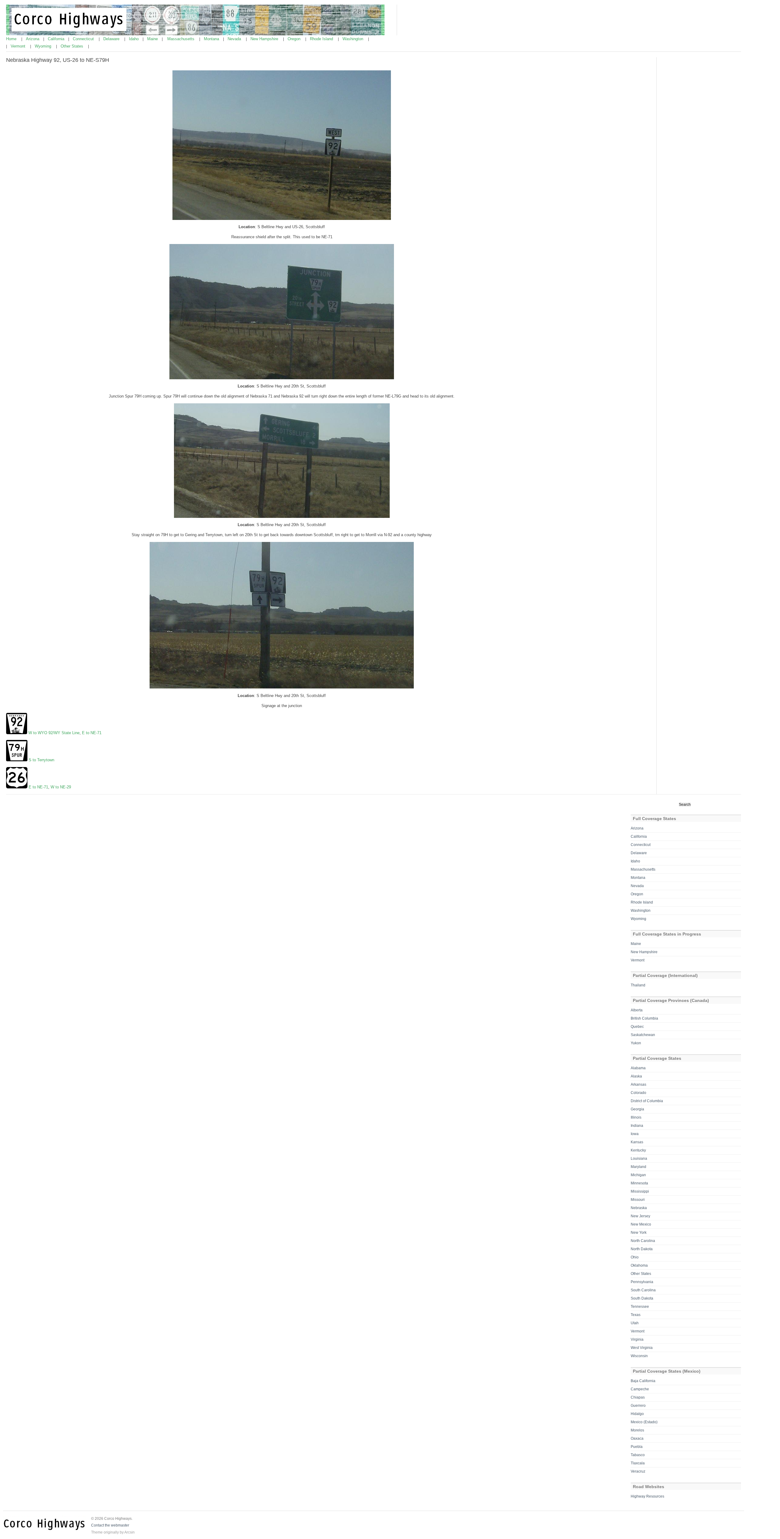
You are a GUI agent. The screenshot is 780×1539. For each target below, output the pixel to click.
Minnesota (639, 1183)
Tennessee (640, 1306)
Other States (72, 46)
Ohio (635, 1257)
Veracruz (638, 1471)
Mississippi (640, 1191)
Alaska (636, 1076)
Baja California (643, 1381)
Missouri (638, 1200)
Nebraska (639, 1208)
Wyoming (43, 46)
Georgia (637, 1109)
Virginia (637, 1339)
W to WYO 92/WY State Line (54, 733)
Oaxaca (637, 1438)
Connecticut (84, 39)
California (57, 39)
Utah (635, 1323)
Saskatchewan (643, 1035)
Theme (97, 1532)
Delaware (112, 39)
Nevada (235, 39)
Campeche (640, 1389)
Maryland (638, 1167)
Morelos (637, 1430)
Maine (153, 39)
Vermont (19, 46)
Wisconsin (639, 1356)
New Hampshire (264, 39)
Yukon (636, 1043)
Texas (635, 1315)
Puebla (637, 1447)
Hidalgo (637, 1414)
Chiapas (638, 1397)
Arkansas (638, 1084)
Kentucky (638, 1150)
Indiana (637, 1125)
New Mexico (641, 1224)
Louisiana (639, 1158)
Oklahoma (639, 1265)
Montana (212, 39)
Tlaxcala (638, 1463)
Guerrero (638, 1405)
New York (639, 1232)
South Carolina (643, 1290)
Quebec (637, 1026)
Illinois (636, 1117)
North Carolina (643, 1241)
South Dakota (642, 1298)
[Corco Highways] (195, 34)
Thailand (638, 985)
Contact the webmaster (110, 1525)
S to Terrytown (41, 760)
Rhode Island (322, 39)
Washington (353, 39)
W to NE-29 (61, 787)
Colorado (638, 1093)
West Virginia (642, 1348)
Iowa (635, 1134)
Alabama (638, 1068)
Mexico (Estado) (644, 1422)
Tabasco (638, 1455)
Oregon (295, 39)
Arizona (33, 39)
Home (12, 39)
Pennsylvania (642, 1282)
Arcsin (129, 1532)
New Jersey (640, 1216)
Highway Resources (647, 1496)
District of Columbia (647, 1101)
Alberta (637, 1010)
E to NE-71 (91, 733)
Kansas (637, 1142)
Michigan (638, 1175)
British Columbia (644, 1018)
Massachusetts (181, 39)
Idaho (134, 39)
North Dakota (642, 1249)
